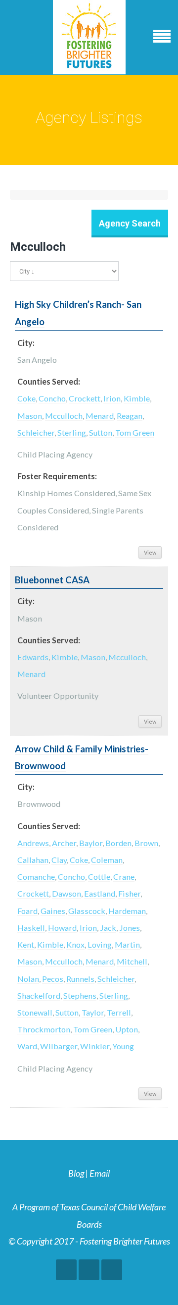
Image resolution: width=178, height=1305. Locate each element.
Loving (100, 944)
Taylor (93, 1012)
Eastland (99, 893)
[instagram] (111, 1269)
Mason (29, 415)
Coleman (107, 859)
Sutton (100, 432)
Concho (52, 398)
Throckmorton (43, 1029)
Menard (100, 415)
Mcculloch (64, 415)
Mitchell (132, 961)
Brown (146, 843)
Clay (59, 859)
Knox (75, 944)
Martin (127, 944)
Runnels (80, 978)
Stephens (79, 995)
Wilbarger (58, 1046)
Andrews (33, 843)
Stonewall (34, 1012)
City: (26, 342)
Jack (108, 927)
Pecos (52, 978)
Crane (123, 876)
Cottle (99, 876)
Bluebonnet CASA (52, 579)
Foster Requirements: (57, 476)
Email (99, 1173)
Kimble (137, 398)
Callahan (32, 859)
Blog (76, 1173)
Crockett (84, 398)
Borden (118, 843)
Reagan (129, 415)
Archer (64, 843)
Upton (126, 1029)
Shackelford (38, 995)
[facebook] (66, 1269)
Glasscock (86, 910)
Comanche (36, 876)
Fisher (129, 893)
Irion (112, 398)
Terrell (119, 1012)
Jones (129, 927)
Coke (26, 398)
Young (123, 1046)
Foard (27, 910)
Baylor (90, 843)
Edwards (32, 657)
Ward (27, 1046)
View (150, 552)
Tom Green (134, 432)
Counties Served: (48, 381)
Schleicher (35, 432)
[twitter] (89, 1269)
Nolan (28, 978)
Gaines (53, 910)
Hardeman (127, 910)
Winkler (94, 1046)
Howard (62, 927)
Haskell (31, 927)
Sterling (71, 432)
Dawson (66, 893)
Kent (25, 944)
